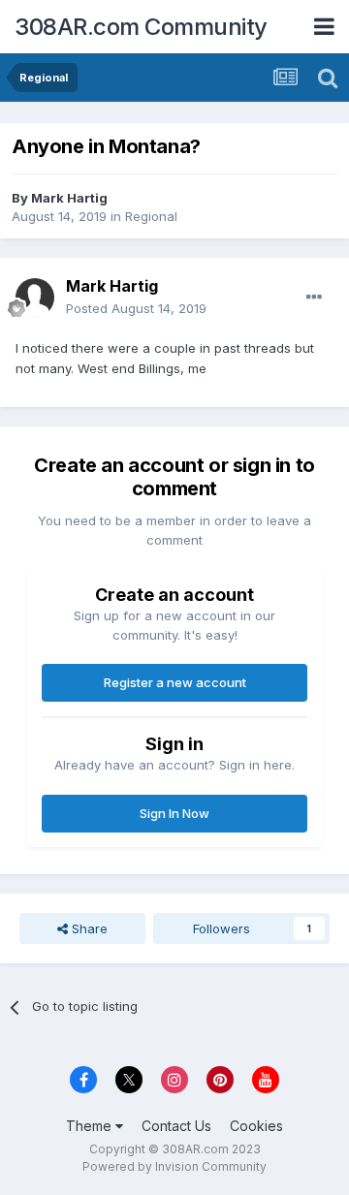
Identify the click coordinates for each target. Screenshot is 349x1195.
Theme (90, 1125)
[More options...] (314, 297)
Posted (136, 308)
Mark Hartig (69, 197)
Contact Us (176, 1125)
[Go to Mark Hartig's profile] (35, 297)
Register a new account (175, 682)
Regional (151, 216)
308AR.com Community (141, 27)
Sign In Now (174, 813)
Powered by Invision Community (174, 1166)
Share (88, 928)
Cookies (256, 1125)
